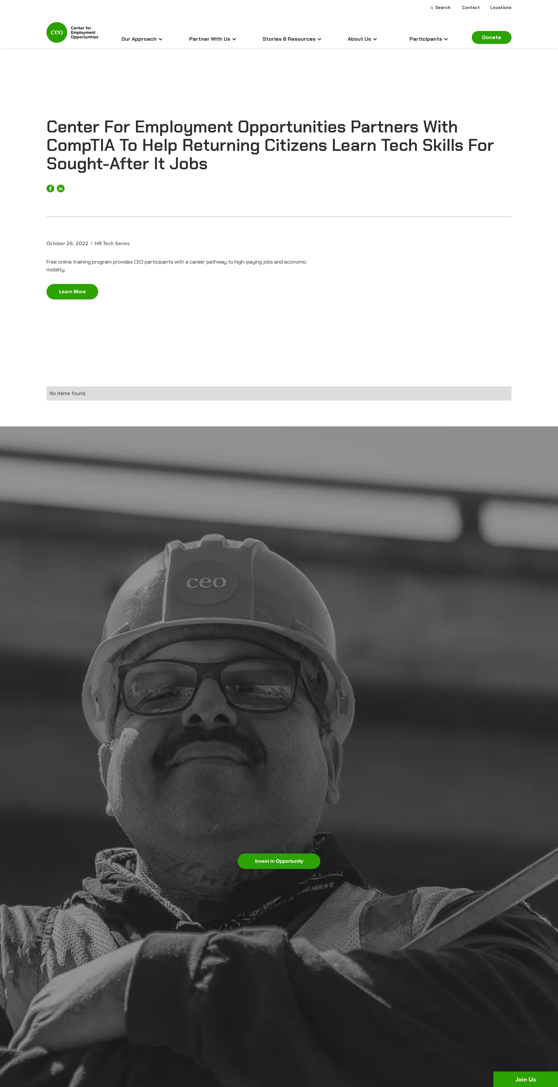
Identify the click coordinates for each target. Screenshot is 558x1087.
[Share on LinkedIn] (61, 188)
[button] (142, 39)
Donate (491, 37)
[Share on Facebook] (50, 188)
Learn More (72, 291)
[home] (72, 35)
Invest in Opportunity (279, 861)
